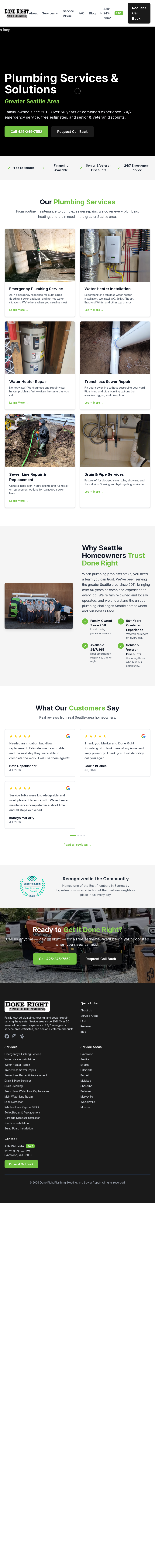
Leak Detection (14, 1101)
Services (48, 13)
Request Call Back (139, 13)
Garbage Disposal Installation (22, 1117)
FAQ (81, 13)
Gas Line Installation (17, 1123)
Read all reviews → (77, 845)
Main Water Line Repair (19, 1096)
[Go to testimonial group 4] (84, 835)
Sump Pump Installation (19, 1128)
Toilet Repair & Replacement (22, 1112)
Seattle (85, 1059)
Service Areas (68, 13)
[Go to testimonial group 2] (78, 835)
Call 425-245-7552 (26, 132)
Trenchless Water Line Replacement (27, 1091)
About (33, 13)
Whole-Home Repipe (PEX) (22, 1107)
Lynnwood (87, 1054)
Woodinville (88, 1101)
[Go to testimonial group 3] (81, 835)
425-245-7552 (15, 1145)
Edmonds (86, 1070)
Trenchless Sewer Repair (20, 1070)
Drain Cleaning (14, 1086)
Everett (85, 1064)
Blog (92, 13)
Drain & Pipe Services (18, 1080)
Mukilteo (86, 1080)
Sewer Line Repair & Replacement (26, 1075)
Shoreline (86, 1086)
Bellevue (86, 1091)
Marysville (87, 1096)
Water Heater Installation (20, 1059)
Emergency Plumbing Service (23, 1054)
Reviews (86, 1026)
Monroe (85, 1107)
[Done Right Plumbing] (17, 13)
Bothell (85, 1075)
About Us (86, 1010)
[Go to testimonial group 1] (73, 835)
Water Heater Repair (17, 1064)
